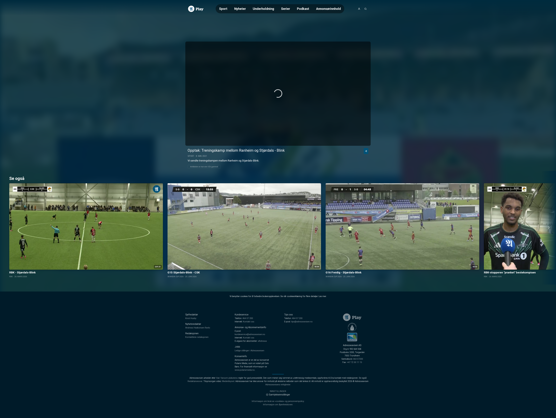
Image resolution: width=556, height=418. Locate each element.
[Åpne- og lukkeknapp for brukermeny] (359, 9)
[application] (278, 94)
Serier (285, 9)
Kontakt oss (248, 321)
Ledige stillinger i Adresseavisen (249, 350)
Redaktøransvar (195, 381)
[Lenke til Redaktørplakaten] (352, 327)
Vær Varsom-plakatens (227, 378)
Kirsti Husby (190, 318)
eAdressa (262, 341)
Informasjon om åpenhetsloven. (278, 404)
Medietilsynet (228, 381)
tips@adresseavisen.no (302, 321)
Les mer (322, 296)
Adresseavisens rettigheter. (278, 384)
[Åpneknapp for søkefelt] (365, 9)
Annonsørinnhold (328, 9)
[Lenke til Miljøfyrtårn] (352, 337)
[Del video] (366, 151)
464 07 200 (248, 318)
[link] (196, 8)
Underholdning (263, 9)
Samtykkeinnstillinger (279, 394)
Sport (223, 9)
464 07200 (358, 359)
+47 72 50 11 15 (354, 362)
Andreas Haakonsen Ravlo (197, 328)
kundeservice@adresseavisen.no (250, 334)
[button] (278, 93)
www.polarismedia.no (245, 370)
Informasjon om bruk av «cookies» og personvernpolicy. (278, 401)
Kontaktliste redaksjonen (197, 337)
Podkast (303, 9)
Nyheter (240, 9)
